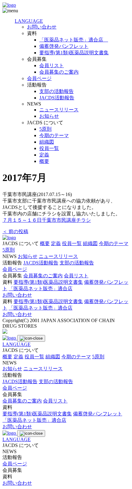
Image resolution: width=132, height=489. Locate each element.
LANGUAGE (29, 21)
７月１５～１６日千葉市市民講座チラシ (46, 220)
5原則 (45, 129)
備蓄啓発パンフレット (63, 46)
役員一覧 (49, 148)
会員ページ (39, 78)
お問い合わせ (41, 26)
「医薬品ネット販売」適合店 (73, 39)
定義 (44, 154)
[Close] (31, 338)
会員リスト (51, 65)
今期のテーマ (54, 135)
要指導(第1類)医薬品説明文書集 (74, 52)
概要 (44, 161)
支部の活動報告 (56, 91)
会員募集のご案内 (59, 72)
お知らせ (49, 116)
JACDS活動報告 (56, 97)
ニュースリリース (59, 109)
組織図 (46, 141)
